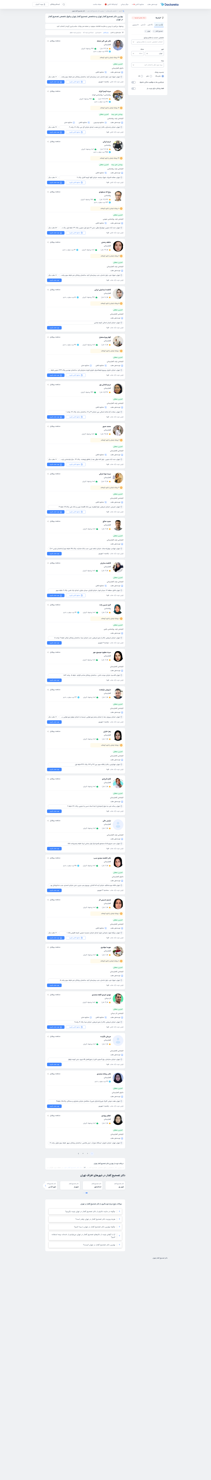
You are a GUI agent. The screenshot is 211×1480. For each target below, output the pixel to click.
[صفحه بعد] (78, 1154)
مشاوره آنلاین (139, 4)
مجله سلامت (97, 4)
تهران (148, 31)
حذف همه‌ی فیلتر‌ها (140, 18)
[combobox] (149, 42)
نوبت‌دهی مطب (152, 4)
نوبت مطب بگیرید (54, 82)
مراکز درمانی (124, 4)
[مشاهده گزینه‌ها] (133, 42)
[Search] (64, 4)
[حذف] (147, 53)
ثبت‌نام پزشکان (55, 4)
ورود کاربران (39, 4)
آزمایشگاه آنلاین (112, 4)
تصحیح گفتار (159, 31)
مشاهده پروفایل (55, 41)
